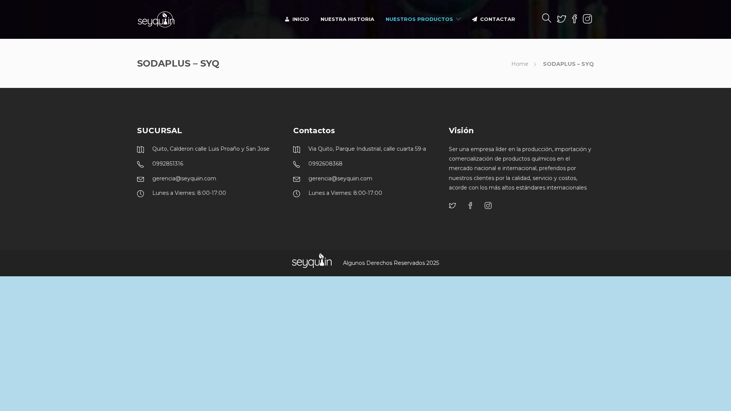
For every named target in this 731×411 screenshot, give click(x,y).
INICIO (300, 19)
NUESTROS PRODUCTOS (419, 19)
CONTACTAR (497, 19)
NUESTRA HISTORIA (347, 19)
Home (519, 64)
